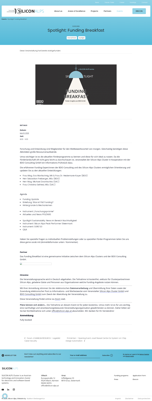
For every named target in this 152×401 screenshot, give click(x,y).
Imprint (118, 398)
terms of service (144, 354)
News (97, 2)
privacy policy (130, 356)
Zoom (57, 299)
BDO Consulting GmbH (30, 294)
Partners (107, 11)
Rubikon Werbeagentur (36, 398)
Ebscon (135, 379)
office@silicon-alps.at (62, 311)
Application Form (139, 375)
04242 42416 (46, 383)
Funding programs (121, 375)
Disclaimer (129, 398)
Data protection (144, 398)
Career (122, 2)
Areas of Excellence (76, 11)
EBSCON (139, 11)
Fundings (133, 2)
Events (120, 11)
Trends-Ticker (109, 2)
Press (116, 379)
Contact (145, 2)
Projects (94, 11)
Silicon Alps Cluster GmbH (112, 291)
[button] (5, 396)
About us (58, 11)
